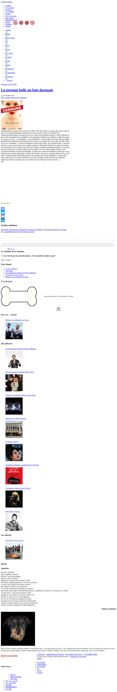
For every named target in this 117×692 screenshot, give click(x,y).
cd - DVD (9, 53)
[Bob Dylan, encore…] (14, 522)
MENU (39, 659)
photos (7, 65)
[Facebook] (35, 209)
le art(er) (10, 80)
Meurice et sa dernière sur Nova (17, 277)
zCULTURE (12, 84)
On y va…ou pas (11, 681)
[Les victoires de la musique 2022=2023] (14, 382)
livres (7, 46)
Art (38, 669)
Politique (8, 24)
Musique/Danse (15, 677)
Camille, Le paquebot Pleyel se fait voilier (20, 395)
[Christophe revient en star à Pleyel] (14, 499)
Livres (39, 671)
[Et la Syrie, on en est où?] (14, 551)
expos (7, 49)
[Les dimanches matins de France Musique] (14, 359)
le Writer (8, 57)
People (7, 14)
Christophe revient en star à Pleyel (17, 488)
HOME (8, 6)
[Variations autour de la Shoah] (54, 230)
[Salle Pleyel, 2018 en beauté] (14, 429)
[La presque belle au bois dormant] (14, 98)
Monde (8, 26)
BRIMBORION (11, 20)
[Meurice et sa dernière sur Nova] (14, 330)
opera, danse (10, 38)
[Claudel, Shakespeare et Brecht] (13, 230)
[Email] (35, 216)
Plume (7, 22)
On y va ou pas (10, 16)
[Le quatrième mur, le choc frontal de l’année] (18, 232)
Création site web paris (77, 656)
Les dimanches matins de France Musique (20, 273)
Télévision (13, 679)
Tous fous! (9, 271)
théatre (7, 34)
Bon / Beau (9, 18)
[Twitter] (35, 213)
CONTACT (41, 654)
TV (6, 42)
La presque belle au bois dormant (27, 90)
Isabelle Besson (6, 666)
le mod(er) (9, 77)
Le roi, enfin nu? (11, 269)
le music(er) (9, 69)
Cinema (4, 84)
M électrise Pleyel (11, 442)
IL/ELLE (8, 10)
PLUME (8, 685)
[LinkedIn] (35, 220)
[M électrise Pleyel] (14, 452)
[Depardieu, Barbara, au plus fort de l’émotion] (14, 475)
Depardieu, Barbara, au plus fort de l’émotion (22, 465)
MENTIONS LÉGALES (55, 654)
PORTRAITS (41, 664)
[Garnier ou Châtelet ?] (34, 230)
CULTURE (9, 12)
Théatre (13, 675)
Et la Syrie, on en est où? (14, 275)
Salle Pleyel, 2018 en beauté (15, 418)
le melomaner (10, 73)
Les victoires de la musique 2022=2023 (19, 372)
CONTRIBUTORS (90, 654)
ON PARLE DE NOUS (73, 654)
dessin (7, 61)
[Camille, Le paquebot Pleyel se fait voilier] (14, 406)
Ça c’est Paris (10, 683)
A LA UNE (9, 8)
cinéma (8, 30)
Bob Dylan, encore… (13, 511)
